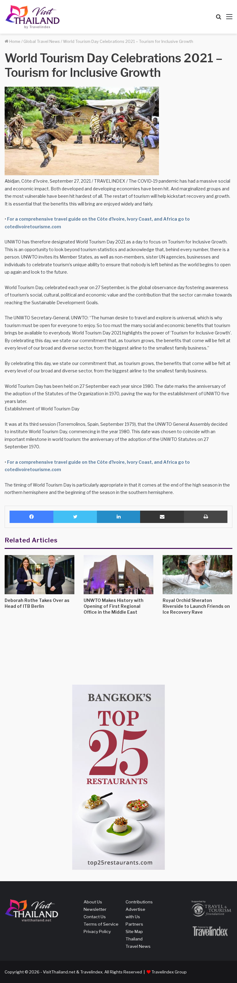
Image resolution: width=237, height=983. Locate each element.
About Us (93, 901)
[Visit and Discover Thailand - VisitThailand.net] (32, 16)
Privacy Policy (97, 931)
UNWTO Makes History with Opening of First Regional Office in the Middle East (113, 606)
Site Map (134, 931)
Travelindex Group (169, 971)
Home (14, 41)
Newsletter (95, 909)
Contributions (139, 901)
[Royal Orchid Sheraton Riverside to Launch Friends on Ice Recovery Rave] (197, 574)
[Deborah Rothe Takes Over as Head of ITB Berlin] (39, 574)
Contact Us (95, 916)
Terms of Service (101, 924)
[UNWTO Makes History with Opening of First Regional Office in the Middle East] (118, 574)
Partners (134, 924)
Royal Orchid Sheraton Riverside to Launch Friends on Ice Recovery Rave (196, 606)
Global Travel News (41, 41)
